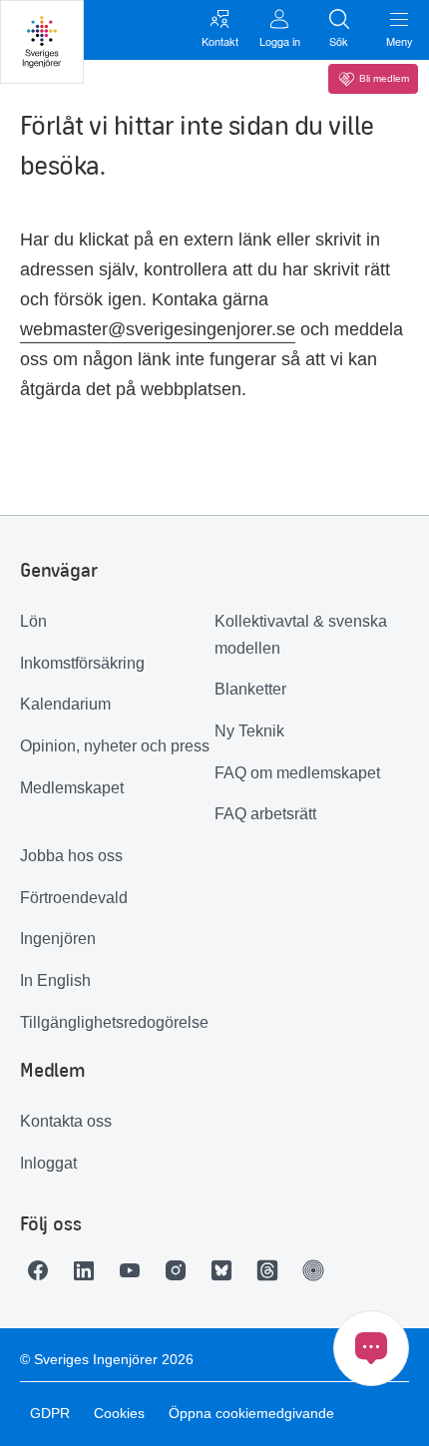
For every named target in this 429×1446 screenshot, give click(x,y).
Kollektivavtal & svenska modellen (300, 635)
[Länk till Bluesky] (226, 1270)
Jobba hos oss (71, 855)
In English (55, 980)
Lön (33, 621)
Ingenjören (58, 938)
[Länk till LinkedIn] (89, 1270)
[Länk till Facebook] (43, 1270)
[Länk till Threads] (272, 1270)
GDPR (50, 1413)
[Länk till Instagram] (181, 1270)
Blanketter (250, 689)
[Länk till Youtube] (135, 1270)
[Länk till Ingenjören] (318, 1270)
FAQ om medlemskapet (297, 772)
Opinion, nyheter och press (115, 745)
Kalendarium (65, 704)
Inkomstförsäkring (82, 663)
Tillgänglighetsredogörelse (114, 1022)
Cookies (119, 1413)
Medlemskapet (72, 787)
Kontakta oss (66, 1121)
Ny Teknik (249, 731)
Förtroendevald (74, 897)
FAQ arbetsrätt (265, 813)
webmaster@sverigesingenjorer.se (157, 329)
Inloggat (48, 1163)
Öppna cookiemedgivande (251, 1413)
